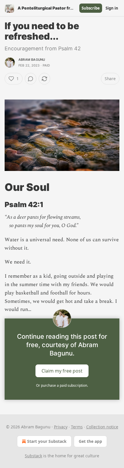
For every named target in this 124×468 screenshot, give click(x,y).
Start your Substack (47, 441)
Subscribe (91, 8)
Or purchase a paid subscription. (62, 385)
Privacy (60, 427)
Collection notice (102, 427)
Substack (33, 455)
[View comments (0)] (30, 78)
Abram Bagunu (31, 60)
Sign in (112, 8)
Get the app (90, 441)
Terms (77, 427)
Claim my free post (62, 371)
